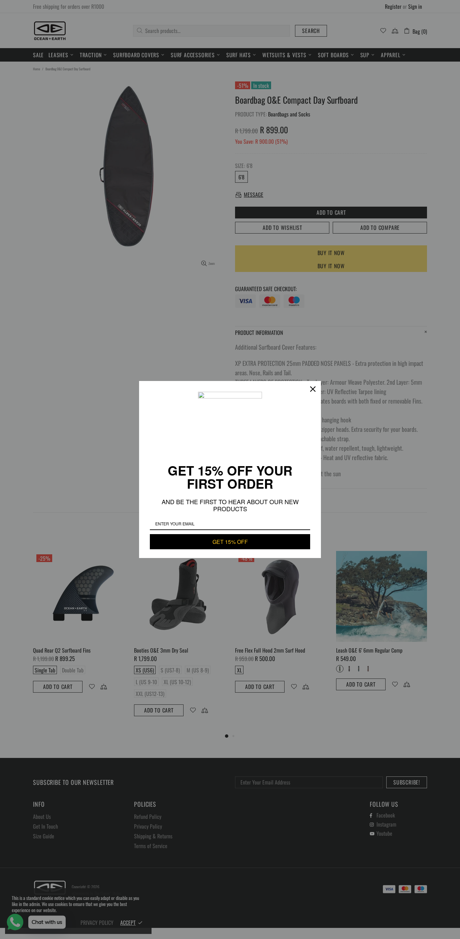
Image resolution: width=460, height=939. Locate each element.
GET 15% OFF (230, 542)
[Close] (313, 389)
